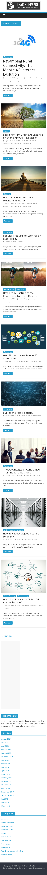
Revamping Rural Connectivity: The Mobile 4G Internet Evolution (19, 68)
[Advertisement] (10, 675)
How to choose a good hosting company (21, 535)
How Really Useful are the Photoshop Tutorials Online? (20, 294)
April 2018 (5, 771)
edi (37, 361)
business (29, 476)
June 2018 (5, 767)
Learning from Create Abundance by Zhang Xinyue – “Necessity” (23, 136)
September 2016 (7, 795)
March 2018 (5, 774)
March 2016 (5, 806)
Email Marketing (7, 826)
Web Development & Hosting (13, 530)
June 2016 (5, 802)
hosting (34, 540)
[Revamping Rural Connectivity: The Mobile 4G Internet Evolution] (23, 29)
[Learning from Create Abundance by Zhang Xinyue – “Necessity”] (23, 105)
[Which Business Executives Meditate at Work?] (23, 167)
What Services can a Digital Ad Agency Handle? (21, 601)
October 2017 (6, 788)
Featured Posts (9, 289)
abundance (27, 141)
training (38, 476)
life (12, 144)
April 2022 (5, 746)
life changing (18, 144)
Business (7, 194)
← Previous (6, 636)
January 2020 (6, 753)
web (40, 361)
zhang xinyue (27, 144)
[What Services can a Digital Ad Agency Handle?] (23, 561)
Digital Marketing (9, 596)
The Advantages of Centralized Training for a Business (21, 471)
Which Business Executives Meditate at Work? (19, 199)
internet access (36, 78)
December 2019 (7, 756)
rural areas (14, 81)
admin (20, 78)
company (40, 605)
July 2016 (4, 799)
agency (26, 605)
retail (39, 416)
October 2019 (6, 764)
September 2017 (7, 792)
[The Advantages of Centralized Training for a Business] (23, 439)
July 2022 (4, 742)
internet (28, 78)
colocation (27, 540)
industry (34, 416)
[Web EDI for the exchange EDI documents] (23, 326)
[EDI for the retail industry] (23, 383)
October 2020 (6, 749)
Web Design (20, 289)
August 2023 (6, 739)
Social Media (6, 840)
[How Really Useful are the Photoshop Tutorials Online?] (23, 263)
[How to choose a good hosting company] (23, 499)
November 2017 (7, 785)
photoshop (6, 302)
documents (31, 361)
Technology (8, 57)
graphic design (31, 299)
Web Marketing (22, 596)
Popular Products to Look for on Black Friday (22, 237)
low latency (6, 81)
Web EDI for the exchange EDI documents (20, 357)
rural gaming (23, 81)
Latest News (6, 837)
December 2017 (7, 781)
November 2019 (7, 760)
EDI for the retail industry (18, 412)
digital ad (6, 608)
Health (6, 131)
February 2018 (6, 778)
